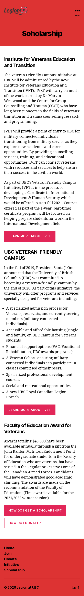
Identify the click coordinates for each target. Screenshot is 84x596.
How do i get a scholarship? (35, 510)
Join (7, 553)
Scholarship (14, 570)
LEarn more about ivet (30, 236)
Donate (10, 559)
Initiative (11, 564)
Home (9, 548)
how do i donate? (25, 523)
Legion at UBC (28, 587)
